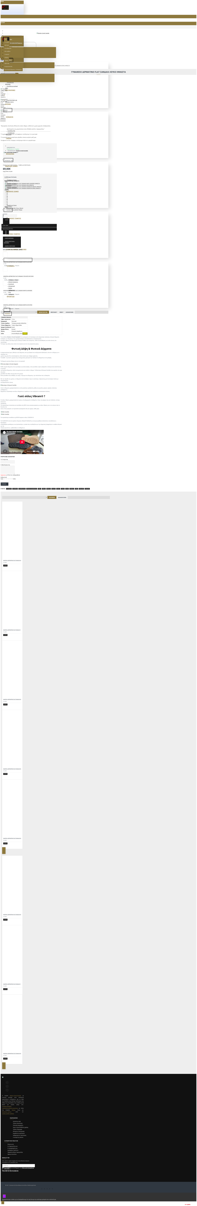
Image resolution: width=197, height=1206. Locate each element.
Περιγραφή (53, 312)
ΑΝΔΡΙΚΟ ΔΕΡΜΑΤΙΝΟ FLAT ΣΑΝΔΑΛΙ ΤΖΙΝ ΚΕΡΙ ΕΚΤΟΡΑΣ (18, 276)
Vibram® (25, 333)
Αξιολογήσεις (69, 312)
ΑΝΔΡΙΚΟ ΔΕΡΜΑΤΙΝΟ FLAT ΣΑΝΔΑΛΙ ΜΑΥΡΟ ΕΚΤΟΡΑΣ (17, 305)
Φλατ (39, 488)
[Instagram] (7, 1086)
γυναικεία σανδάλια (6, 1106)
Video (61, 312)
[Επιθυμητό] (4, 232)
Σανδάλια (15, 488)
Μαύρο (48, 488)
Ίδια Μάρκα (52, 497)
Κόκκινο (71, 488)
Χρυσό (53, 488)
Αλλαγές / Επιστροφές (10, 246)
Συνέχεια (4, 484)
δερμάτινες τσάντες (6, 1111)
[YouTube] (7, 1090)
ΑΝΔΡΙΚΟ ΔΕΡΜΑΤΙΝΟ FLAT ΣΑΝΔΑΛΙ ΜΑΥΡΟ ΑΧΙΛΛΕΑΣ (17, 290)
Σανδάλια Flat (22, 488)
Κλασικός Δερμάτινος (31, 488)
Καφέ (67, 488)
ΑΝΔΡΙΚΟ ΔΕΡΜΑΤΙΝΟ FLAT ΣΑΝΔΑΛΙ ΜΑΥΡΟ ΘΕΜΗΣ (12, 838)
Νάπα (43, 488)
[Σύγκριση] (7, 232)
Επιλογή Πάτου (8, 206)
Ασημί (62, 488)
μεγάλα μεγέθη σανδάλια (8, 1113)
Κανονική (87, 488)
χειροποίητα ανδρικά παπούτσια (10, 1108)
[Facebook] (7, 1082)
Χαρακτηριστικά (43, 312)
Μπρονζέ (81, 488)
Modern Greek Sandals (22, 150)
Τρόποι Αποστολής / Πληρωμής (9, 242)
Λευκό (58, 488)
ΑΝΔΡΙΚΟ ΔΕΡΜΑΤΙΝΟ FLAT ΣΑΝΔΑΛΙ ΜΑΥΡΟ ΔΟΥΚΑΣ (17, 262)
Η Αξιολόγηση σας (5, 465)
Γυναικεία (9, 488)
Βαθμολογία (4, 477)
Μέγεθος (6, 190)
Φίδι (76, 488)
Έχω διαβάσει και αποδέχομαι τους (19, 1168)
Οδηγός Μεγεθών (9, 238)
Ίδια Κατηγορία (62, 497)
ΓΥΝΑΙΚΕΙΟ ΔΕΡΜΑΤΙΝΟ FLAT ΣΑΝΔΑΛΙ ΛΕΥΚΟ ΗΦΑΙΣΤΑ (55, 65)
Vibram (13, 1110)
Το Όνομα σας (4, 459)
